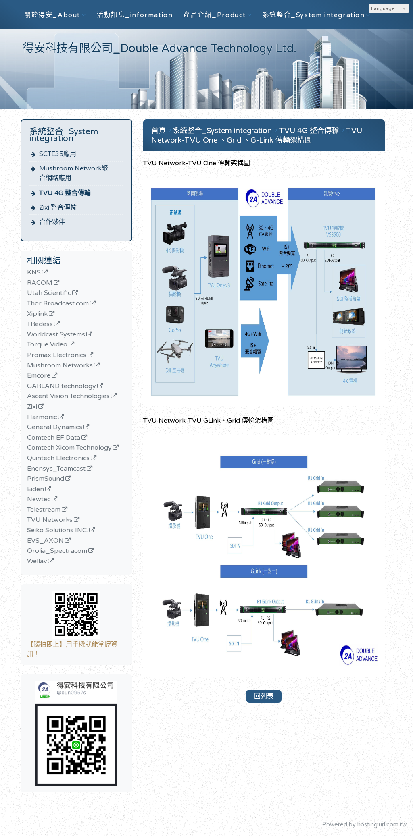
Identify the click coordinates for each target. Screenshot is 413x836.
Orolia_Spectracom (57, 551)
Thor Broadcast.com (58, 303)
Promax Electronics (56, 355)
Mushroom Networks (60, 365)
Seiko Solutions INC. (57, 530)
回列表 (263, 696)
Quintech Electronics (58, 458)
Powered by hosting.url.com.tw (364, 824)
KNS (34, 272)
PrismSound (45, 479)
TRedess (40, 324)
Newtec (38, 499)
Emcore (38, 376)
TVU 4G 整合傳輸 (65, 193)
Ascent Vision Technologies (68, 396)
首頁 (158, 130)
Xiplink (37, 314)
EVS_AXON (45, 541)
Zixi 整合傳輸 (58, 207)
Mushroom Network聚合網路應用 (73, 173)
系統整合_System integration (223, 130)
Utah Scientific (49, 293)
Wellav (37, 561)
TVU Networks (50, 520)
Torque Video (47, 345)
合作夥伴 (52, 222)
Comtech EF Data (53, 438)
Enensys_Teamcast (56, 469)
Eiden (35, 489)
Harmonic (42, 417)
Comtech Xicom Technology (69, 448)
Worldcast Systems (56, 334)
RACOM (39, 283)
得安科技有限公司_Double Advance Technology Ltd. (159, 48)
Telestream (43, 510)
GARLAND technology (61, 386)
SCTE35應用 (57, 154)
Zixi (32, 407)
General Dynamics (54, 427)
